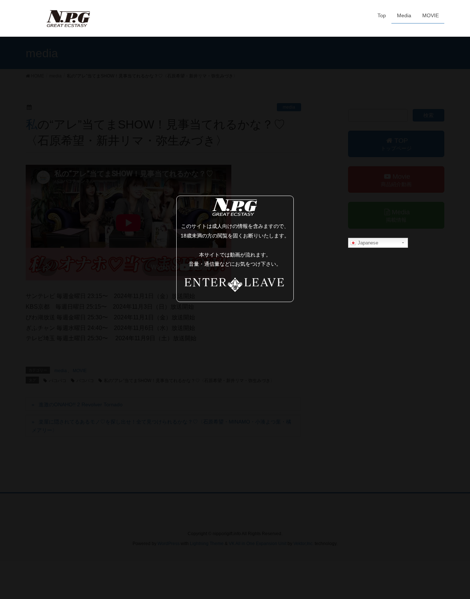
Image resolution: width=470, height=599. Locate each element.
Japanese (367, 243)
